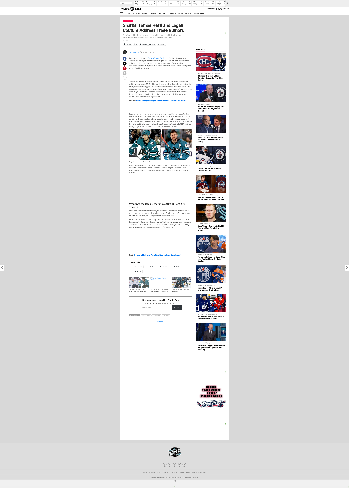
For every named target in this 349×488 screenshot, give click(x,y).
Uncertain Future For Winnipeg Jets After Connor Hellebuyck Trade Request (211, 109)
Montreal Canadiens (204, 73)
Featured (201, 104)
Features (153, 13)
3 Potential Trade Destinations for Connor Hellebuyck (210, 169)
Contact (188, 13)
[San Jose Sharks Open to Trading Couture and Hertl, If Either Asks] (139, 282)
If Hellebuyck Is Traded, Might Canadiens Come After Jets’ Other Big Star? (210, 78)
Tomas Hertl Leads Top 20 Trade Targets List (180, 290)
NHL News (136, 13)
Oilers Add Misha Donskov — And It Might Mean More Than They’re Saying (210, 140)
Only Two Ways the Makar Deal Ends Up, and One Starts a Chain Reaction (211, 198)
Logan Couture (146, 315)
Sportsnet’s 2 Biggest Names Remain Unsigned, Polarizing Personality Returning (211, 348)
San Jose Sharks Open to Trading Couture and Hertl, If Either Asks (138, 290)
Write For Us (199, 13)
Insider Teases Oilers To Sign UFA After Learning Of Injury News (210, 289)
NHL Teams (162, 13)
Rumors (145, 13)
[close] (175, 481)
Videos (180, 13)
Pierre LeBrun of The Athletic (158, 58)
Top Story (166, 315)
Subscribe (177, 308)
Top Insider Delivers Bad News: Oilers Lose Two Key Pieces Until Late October (211, 259)
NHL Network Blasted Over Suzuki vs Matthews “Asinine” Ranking (211, 318)
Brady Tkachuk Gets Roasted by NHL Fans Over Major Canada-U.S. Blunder (211, 228)
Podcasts (172, 13)
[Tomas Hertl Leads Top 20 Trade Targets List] (181, 282)
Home (128, 13)
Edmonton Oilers (203, 135)
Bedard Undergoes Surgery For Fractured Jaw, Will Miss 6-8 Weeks (161, 100)
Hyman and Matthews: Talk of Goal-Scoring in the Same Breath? (157, 255)
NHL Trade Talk (135, 52)
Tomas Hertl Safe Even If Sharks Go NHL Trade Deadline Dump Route (160, 290)
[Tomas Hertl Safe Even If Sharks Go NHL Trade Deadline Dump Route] (160, 282)
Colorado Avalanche (204, 195)
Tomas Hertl (156, 315)
